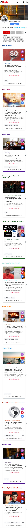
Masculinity (7, 167)
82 (14, 256)
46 (14, 525)
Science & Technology (9, 195)
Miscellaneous (7, 420)
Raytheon (7, 479)
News (12, 37)
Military (14, 41)
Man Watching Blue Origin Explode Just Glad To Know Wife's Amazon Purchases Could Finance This (14, 328)
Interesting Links (20, 41)
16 (14, 83)
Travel (6, 366)
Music (8, 37)
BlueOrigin (11, 339)
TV (11, 254)
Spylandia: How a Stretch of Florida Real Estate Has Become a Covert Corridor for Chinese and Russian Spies (14, 199)
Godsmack (15, 125)
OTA (8, 254)
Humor (17, 39)
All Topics (6, 32)
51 (14, 481)
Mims (10, 393)
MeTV (6, 522)
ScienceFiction (11, 522)
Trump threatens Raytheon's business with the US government (14, 464)
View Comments (14, 75)
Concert (10, 125)
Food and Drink (12, 39)
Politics (18, 32)
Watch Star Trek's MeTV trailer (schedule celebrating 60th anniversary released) (13, 509)
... (23, 435)
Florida (6, 393)
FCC (5, 254)
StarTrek (18, 522)
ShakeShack (7, 297)
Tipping (12, 297)
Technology (5, 39)
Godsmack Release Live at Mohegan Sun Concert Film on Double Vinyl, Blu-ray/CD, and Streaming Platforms (13, 113)
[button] (18, 2)
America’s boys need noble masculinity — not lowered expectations (12, 155)
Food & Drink (7, 280)
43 (15, 128)
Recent (12, 32)
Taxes (6, 80)
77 (14, 169)
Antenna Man (8, 241)
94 (15, 396)
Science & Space (18, 37)
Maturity (12, 167)
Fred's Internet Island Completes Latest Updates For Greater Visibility (13, 424)
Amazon (6, 339)
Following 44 (24, 27)
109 (15, 215)
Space (16, 339)
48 (15, 342)
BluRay (6, 125)
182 (15, 438)
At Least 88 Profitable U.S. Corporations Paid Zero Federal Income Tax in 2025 (13, 67)
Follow (15, 24)
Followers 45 (17, 27)
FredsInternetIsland (9, 435)
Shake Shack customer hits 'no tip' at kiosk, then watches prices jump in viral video (14, 284)
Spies (6, 212)
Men (16, 167)
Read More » (14, 55)
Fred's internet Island (7, 41)
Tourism (21, 39)
